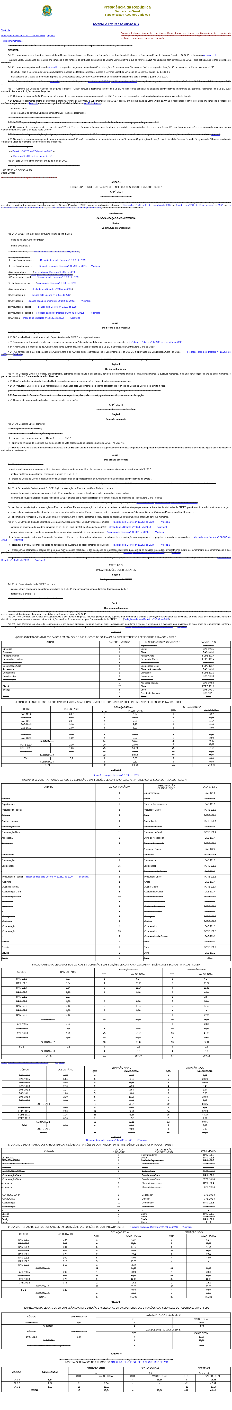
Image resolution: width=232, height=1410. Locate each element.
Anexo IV (54, 81)
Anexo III (52, 67)
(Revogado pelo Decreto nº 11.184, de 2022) (23, 35)
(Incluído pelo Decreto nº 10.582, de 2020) (133, 522)
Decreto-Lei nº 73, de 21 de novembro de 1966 (147, 205)
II (215, 55)
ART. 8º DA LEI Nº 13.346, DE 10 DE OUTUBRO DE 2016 (139, 1362)
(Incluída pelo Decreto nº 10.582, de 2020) (43, 318)
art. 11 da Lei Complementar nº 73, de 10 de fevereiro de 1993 (167, 502)
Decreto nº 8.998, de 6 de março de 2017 (33, 156)
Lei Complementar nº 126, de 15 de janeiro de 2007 (76, 207)
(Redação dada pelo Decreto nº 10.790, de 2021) (62, 266)
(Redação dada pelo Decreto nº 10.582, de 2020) (51, 301)
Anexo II (33, 103)
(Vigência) (95, 266)
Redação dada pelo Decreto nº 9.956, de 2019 (56, 251)
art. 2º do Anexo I (92, 103)
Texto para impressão (12, 41)
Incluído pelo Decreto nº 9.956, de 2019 (56, 283)
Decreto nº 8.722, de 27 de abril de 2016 (32, 151)
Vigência (5, 30)
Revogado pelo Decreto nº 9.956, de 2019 (54, 272)
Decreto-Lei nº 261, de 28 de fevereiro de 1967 (199, 205)
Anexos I (207, 55)
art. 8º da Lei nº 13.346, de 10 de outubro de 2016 (112, 81)
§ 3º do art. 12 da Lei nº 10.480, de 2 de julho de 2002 (155, 342)
